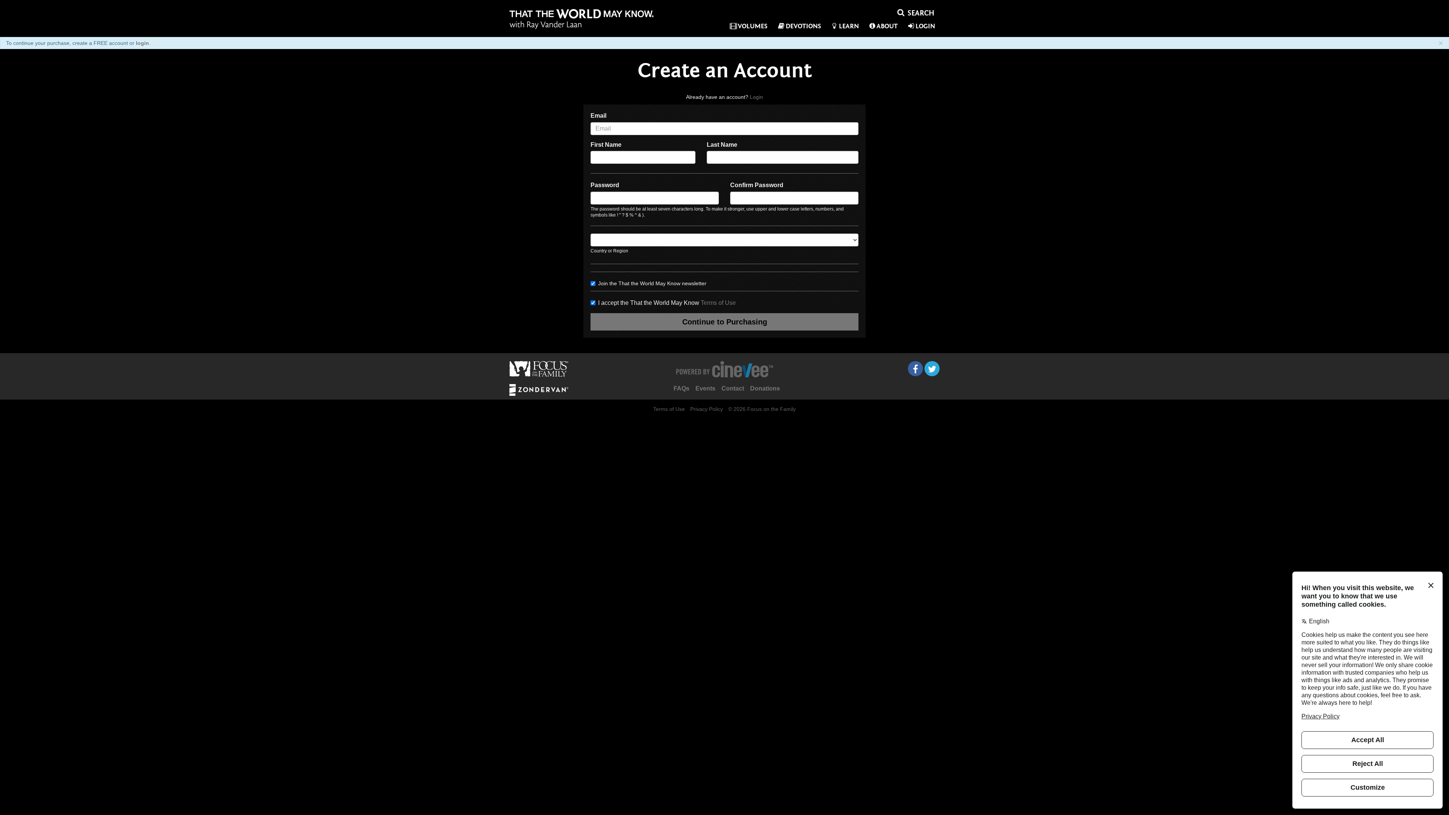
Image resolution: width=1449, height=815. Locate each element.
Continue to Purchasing (724, 322)
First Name (606, 144)
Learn (849, 26)
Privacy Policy (706, 409)
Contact (732, 388)
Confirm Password (756, 185)
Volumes (753, 26)
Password (605, 185)
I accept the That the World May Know (667, 303)
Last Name (722, 144)
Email (598, 115)
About (887, 26)
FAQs (681, 388)
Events (705, 388)
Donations (765, 388)
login (142, 43)
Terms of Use (718, 303)
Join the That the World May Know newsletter (652, 283)
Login (925, 26)
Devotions (803, 26)
